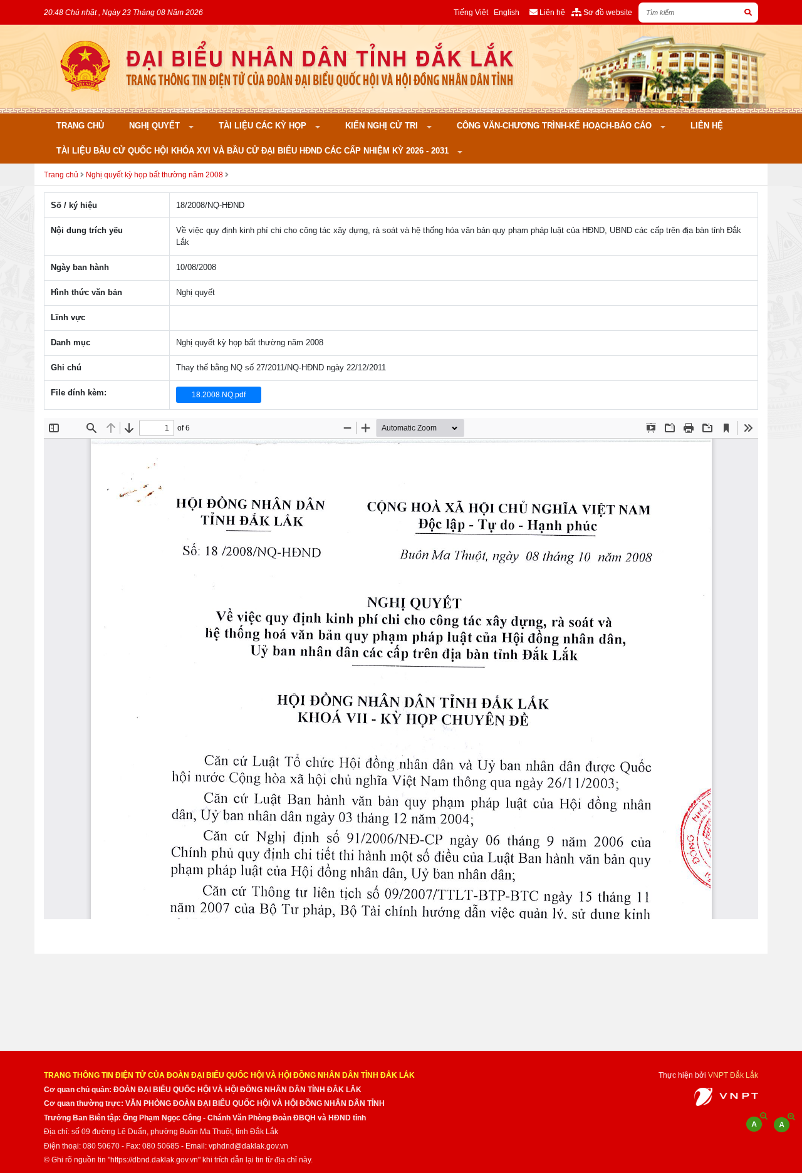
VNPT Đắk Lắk (733, 1075)
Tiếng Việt (471, 12)
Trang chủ (80, 125)
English (506, 12)
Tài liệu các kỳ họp (264, 125)
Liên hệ (706, 125)
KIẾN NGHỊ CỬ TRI (382, 125)
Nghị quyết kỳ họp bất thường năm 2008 (154, 174)
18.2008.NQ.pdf (219, 394)
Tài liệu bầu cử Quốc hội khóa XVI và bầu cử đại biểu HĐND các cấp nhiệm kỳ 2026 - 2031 (253, 150)
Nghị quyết (155, 125)
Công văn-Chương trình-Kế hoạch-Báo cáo (555, 125)
